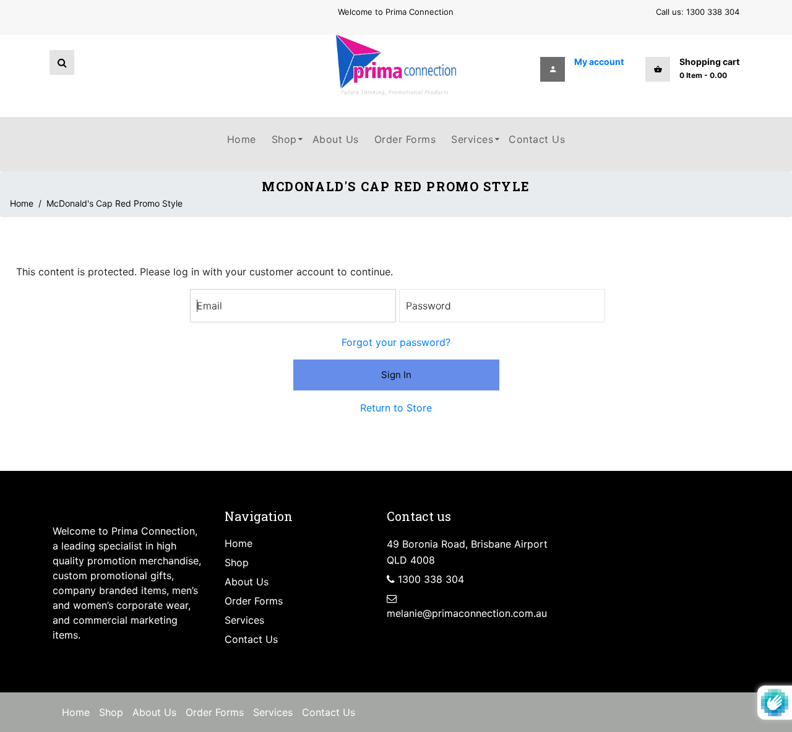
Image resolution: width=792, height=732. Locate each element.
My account (599, 61)
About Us (247, 581)
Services (244, 620)
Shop (237, 562)
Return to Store (396, 408)
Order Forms (254, 601)
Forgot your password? (396, 342)
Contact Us (251, 639)
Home (21, 203)
